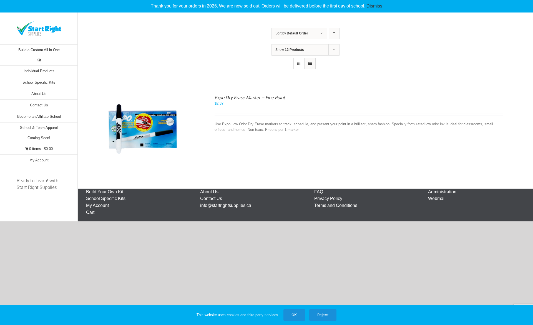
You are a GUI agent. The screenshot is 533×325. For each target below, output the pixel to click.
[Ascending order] (334, 33)
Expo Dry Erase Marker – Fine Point (250, 97)
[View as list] (310, 63)
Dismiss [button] (374, 6)
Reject (322, 314)
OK (294, 314)
